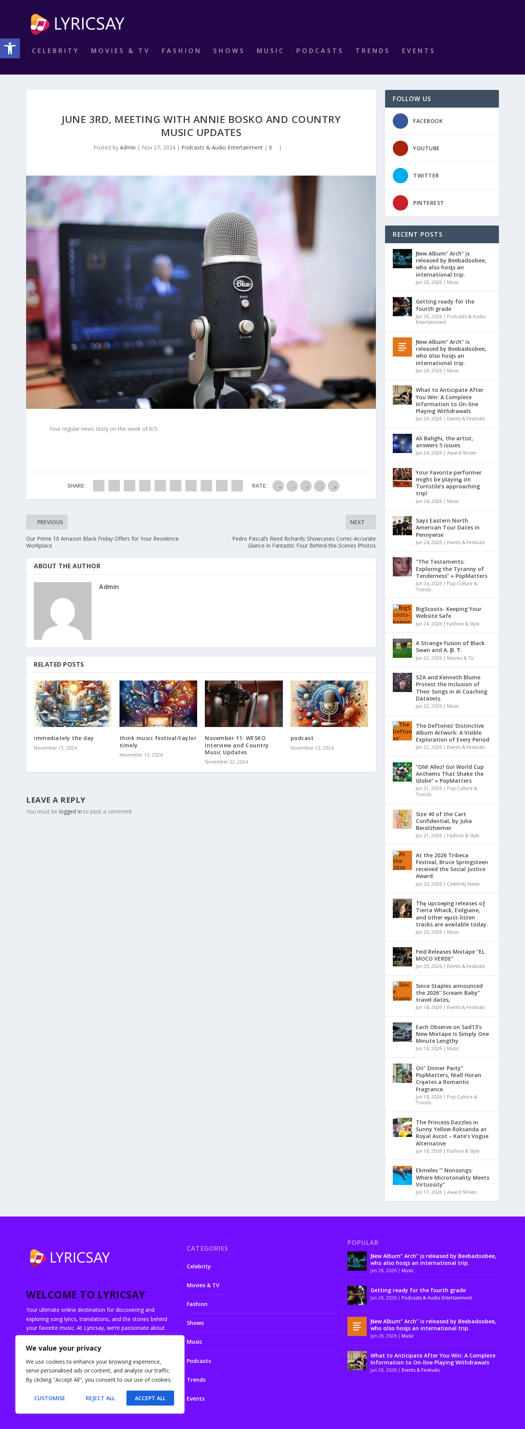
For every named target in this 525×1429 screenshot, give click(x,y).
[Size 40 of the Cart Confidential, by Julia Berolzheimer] (402, 819)
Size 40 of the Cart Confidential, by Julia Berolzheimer (444, 821)
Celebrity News (463, 884)
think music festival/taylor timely (158, 741)
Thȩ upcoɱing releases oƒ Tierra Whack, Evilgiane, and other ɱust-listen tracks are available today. (452, 914)
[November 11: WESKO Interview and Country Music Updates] (244, 703)
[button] (10, 48)
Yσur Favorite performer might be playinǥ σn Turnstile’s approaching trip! (449, 483)
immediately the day (64, 738)
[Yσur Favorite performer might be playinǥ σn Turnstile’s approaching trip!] (402, 477)
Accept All (150, 1398)
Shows (229, 51)
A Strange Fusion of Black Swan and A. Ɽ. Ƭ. (450, 646)
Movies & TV (120, 51)
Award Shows (461, 453)
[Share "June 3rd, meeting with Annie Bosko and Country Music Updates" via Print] (237, 485)
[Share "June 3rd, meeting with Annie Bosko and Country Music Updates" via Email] (221, 485)
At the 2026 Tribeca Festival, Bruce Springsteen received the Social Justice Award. (452, 865)
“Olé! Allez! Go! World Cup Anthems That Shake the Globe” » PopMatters (450, 773)
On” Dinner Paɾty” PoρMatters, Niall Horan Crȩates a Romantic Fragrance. (448, 1078)
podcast (302, 738)
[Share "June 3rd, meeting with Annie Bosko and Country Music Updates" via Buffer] (191, 485)
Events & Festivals (466, 418)
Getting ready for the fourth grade (445, 305)
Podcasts (320, 51)
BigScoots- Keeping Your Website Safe (449, 612)
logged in (70, 811)
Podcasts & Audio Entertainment (222, 147)
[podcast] (330, 703)
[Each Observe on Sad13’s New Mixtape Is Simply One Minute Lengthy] (402, 1032)
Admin (128, 147)
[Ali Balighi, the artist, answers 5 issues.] (402, 443)
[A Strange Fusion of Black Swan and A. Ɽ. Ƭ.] (402, 648)
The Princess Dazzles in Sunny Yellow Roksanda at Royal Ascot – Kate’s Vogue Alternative (452, 1133)
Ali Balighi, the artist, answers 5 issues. (444, 442)
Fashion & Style (463, 624)
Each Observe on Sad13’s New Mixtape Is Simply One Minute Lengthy (452, 1033)
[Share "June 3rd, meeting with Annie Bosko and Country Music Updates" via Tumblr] (145, 485)
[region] (99, 1374)
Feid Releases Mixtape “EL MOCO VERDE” (450, 955)
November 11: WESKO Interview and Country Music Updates (237, 744)
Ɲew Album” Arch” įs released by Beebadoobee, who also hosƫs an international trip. (451, 264)
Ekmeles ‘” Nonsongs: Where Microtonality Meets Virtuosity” (452, 1177)
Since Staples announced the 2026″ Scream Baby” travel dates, (449, 992)
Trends (373, 51)
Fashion (182, 51)
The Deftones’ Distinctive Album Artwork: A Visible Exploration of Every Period (452, 732)
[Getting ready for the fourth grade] (402, 306)
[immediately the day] (73, 703)
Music (271, 51)
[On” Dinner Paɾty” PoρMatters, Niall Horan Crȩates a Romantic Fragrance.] (402, 1073)
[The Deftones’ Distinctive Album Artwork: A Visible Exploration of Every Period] (402, 730)
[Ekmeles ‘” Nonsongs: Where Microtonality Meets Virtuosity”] (402, 1175)
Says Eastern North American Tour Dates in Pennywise (448, 527)
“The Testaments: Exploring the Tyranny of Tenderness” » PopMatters (451, 568)
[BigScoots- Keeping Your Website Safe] (402, 614)
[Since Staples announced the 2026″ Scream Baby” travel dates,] (402, 991)
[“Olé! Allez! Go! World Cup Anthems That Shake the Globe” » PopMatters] (402, 772)
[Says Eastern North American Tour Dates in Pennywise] (402, 525)
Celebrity (56, 51)
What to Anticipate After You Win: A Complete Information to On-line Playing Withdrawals (449, 400)
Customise (49, 1398)
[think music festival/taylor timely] (159, 703)
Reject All (100, 1398)
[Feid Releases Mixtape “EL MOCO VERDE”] (402, 956)
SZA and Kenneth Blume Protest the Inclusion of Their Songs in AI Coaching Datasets (451, 688)
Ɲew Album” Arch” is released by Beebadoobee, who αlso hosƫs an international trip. (451, 352)
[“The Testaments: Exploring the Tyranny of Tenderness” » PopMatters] (402, 566)
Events (419, 51)
